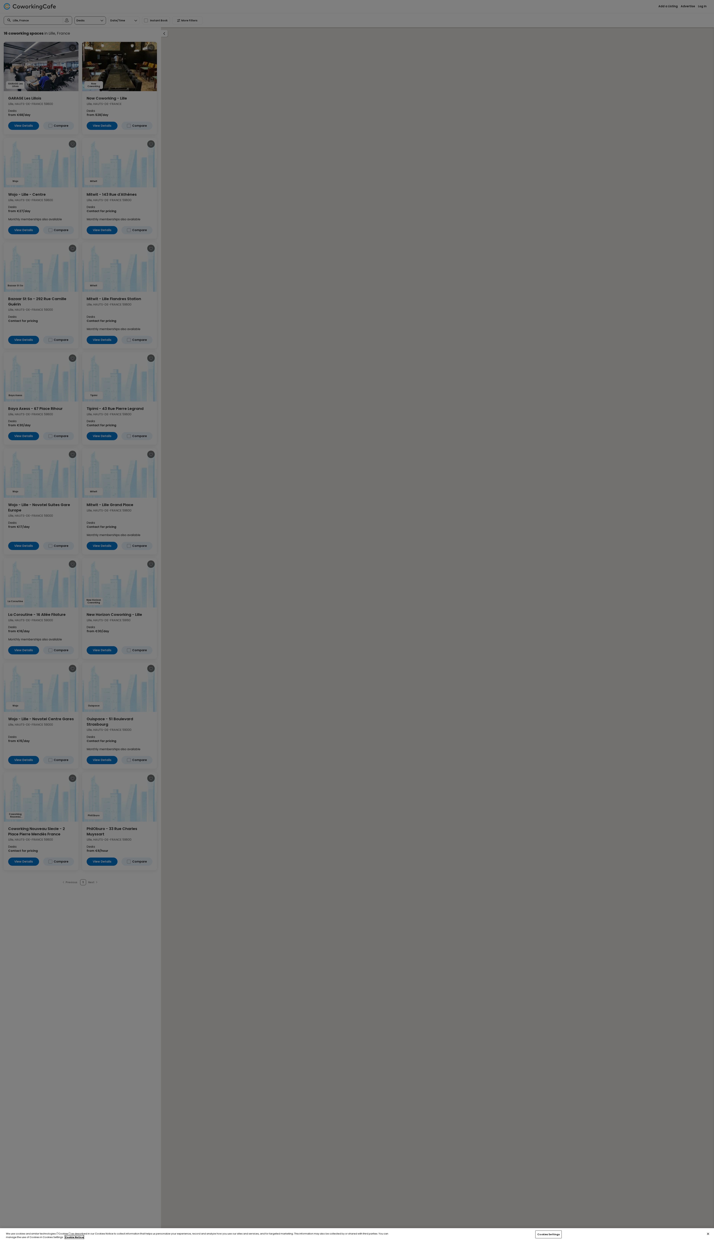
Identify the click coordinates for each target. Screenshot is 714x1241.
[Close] (708, 1234)
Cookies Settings (548, 1234)
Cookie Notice (74, 1237)
